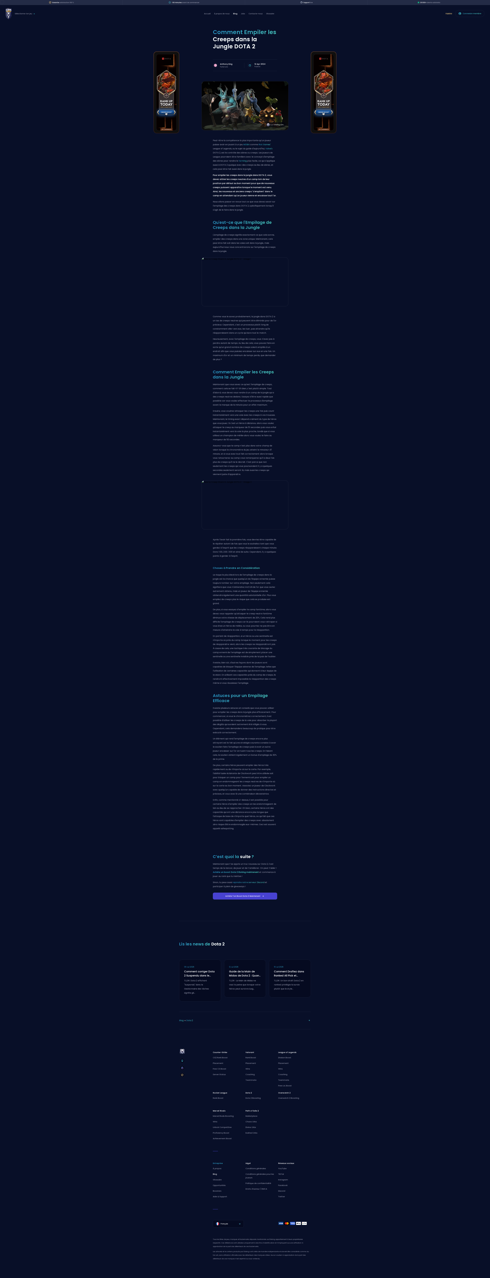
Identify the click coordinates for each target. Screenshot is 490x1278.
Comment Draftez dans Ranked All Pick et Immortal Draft (289, 974)
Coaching (250, 1074)
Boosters (217, 1191)
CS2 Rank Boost (220, 1057)
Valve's (269, 148)
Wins (248, 1068)
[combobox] (228, 1224)
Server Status (219, 1074)
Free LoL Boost (285, 1085)
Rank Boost (251, 1057)
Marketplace (251, 1116)
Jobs (243, 13)
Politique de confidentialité (258, 1183)
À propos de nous (222, 13)
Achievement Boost (222, 1138)
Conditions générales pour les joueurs (260, 1176)
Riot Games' (265, 144)
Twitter (281, 1196)
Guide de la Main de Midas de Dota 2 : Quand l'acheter (245, 974)
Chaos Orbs (251, 1121)
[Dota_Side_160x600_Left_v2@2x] (166, 132)
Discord (281, 1191)
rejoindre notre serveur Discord (248, 882)
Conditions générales (256, 1168)
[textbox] (228, 1224)
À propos (217, 1168)
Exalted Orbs (251, 1133)
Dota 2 (189, 1020)
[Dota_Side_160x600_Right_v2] (323, 132)
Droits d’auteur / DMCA (256, 1189)
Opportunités (219, 1185)
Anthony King (226, 64)
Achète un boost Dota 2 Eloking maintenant (236, 872)
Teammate (251, 1080)
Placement (218, 1063)
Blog (235, 13)
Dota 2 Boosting (253, 1098)
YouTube (282, 1168)
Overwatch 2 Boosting (288, 1098)
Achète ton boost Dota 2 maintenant (242, 896)
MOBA (246, 144)
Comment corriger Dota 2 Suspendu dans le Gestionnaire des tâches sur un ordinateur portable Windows (199, 974)
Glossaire (270, 13)
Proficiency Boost (221, 1133)
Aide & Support (220, 1196)
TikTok (281, 1174)
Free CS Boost (219, 1068)
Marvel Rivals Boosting (223, 1116)
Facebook (282, 1185)
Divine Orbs (251, 1127)
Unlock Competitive (222, 1127)
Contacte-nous (256, 13)
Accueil (207, 13)
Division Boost (284, 1057)
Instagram (283, 1179)
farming (243, 160)
